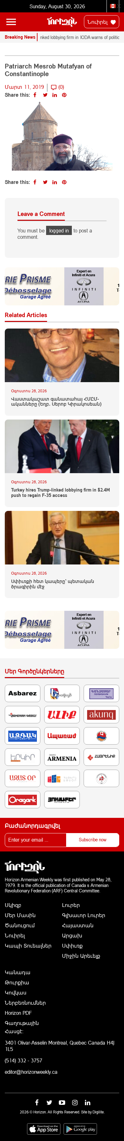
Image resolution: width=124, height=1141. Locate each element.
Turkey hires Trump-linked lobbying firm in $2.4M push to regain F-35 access (60, 492)
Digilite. (99, 1112)
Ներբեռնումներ (25, 1003)
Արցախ (72, 935)
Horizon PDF (18, 1013)
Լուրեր (71, 905)
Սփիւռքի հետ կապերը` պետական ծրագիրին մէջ (52, 584)
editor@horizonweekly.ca (31, 1072)
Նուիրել (98, 22)
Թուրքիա (17, 982)
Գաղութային (22, 1023)
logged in (59, 230)
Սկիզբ (13, 905)
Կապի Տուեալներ (28, 945)
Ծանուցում (20, 925)
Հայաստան (77, 925)
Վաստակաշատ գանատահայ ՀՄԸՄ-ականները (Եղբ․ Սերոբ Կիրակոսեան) (56, 401)
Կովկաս (15, 992)
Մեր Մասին (20, 915)
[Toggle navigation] (11, 22)
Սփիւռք (72, 945)
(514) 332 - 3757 (23, 1060)
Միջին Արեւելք (81, 956)
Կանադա (18, 972)
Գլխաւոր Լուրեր (83, 915)
